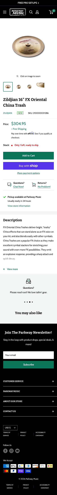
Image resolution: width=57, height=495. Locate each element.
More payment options (28, 173)
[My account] (37, 12)
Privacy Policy (23, 434)
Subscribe (28, 364)
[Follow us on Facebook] (5, 451)
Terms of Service (6, 434)
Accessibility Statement (41, 434)
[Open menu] (4, 12)
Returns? (42, 183)
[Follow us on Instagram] (11, 451)
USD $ (7, 427)
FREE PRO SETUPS (28, 2)
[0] (51, 12)
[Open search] (31, 12)
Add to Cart (28, 155)
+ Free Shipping (18, 128)
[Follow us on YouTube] (17, 451)
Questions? (18, 183)
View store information (19, 205)
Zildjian (7, 113)
